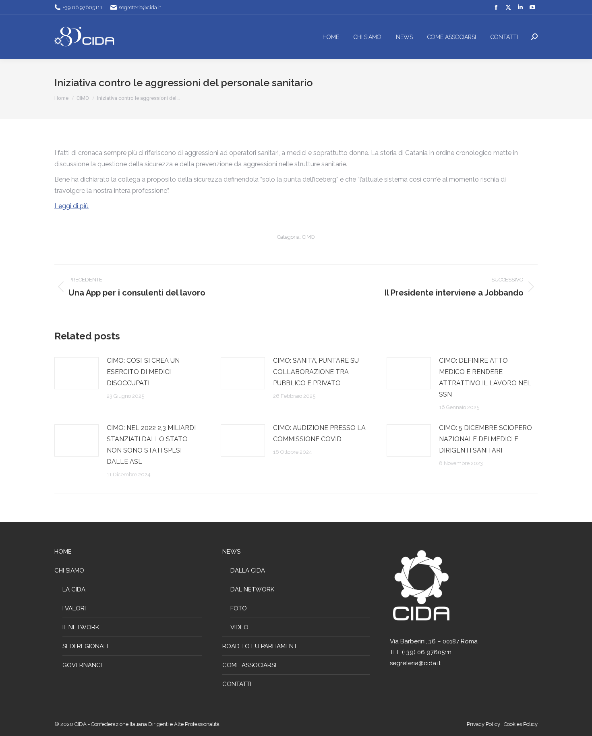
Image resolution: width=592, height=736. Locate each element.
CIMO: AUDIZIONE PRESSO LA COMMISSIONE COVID (319, 433)
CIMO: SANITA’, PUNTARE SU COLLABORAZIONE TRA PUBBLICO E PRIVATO (316, 372)
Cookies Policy (521, 724)
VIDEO (239, 627)
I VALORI (74, 608)
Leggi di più (71, 206)
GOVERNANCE (83, 665)
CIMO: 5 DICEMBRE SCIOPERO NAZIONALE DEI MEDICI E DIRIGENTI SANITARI (485, 439)
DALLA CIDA (247, 570)
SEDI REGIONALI (85, 646)
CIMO (308, 237)
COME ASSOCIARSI (249, 665)
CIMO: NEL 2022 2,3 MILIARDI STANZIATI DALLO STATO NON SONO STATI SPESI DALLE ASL (151, 444)
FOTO (238, 608)
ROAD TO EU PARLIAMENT (259, 646)
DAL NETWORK (252, 589)
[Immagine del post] (76, 373)
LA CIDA (73, 589)
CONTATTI (236, 684)
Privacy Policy (484, 724)
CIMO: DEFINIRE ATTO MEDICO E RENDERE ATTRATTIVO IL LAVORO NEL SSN (485, 377)
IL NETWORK (80, 627)
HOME (63, 551)
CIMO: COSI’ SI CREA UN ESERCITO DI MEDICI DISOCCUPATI (143, 372)
